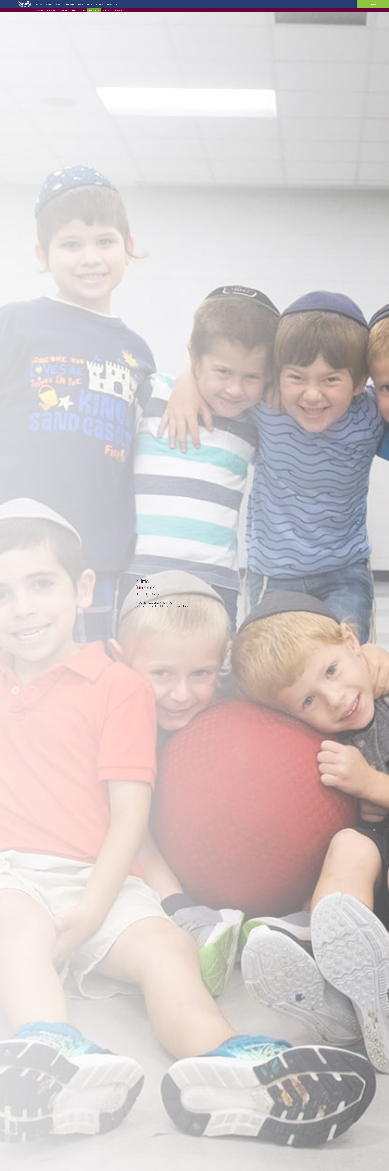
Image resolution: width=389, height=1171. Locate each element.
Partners (74, 10)
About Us (39, 4)
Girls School (50, 10)
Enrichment (118, 10)
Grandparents (69, 4)
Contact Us (99, 4)
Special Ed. (106, 10)
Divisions (49, 4)
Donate (109, 4)
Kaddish (80, 4)
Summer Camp (93, 10)
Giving (89, 4)
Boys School (63, 10)
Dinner (58, 4)
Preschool (39, 10)
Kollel (83, 10)
